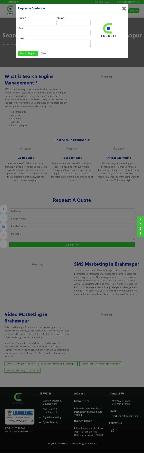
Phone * (61, 18)
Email (21, 28)
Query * (22, 38)
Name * (22, 18)
